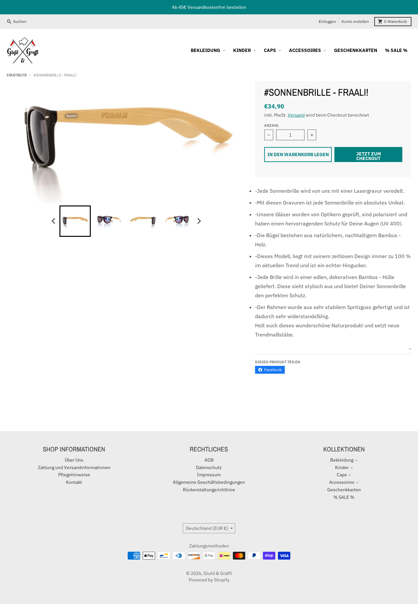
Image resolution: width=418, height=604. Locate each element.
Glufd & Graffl (217, 573)
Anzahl (271, 125)
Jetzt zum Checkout (368, 156)
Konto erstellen (355, 21)
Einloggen (327, 21)
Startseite (17, 75)
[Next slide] (198, 221)
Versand (296, 115)
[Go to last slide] (53, 221)
